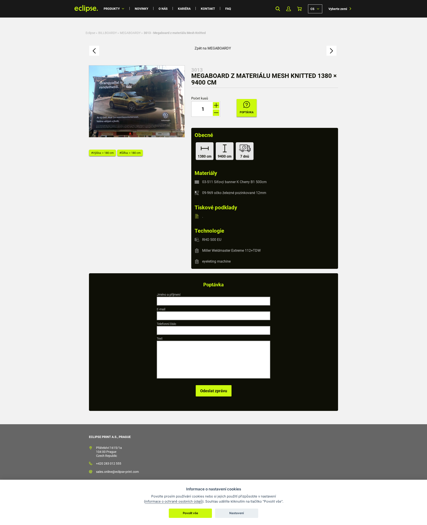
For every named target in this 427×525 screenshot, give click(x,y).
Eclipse (90, 33)
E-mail (161, 309)
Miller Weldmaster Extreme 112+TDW (231, 250)
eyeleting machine (216, 261)
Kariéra (184, 8)
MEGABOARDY (130, 33)
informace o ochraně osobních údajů (173, 501)
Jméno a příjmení (168, 294)
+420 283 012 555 (108, 463)
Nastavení (236, 513)
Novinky (141, 8)
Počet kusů (199, 98)
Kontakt (208, 8)
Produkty (112, 8)
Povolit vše (190, 513)
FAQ (228, 8)
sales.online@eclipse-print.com (117, 471)
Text (160, 338)
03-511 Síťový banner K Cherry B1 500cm (234, 182)
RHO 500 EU (211, 240)
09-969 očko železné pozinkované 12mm (234, 193)
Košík (299, 8)
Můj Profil (288, 8)
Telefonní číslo (166, 323)
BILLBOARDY (107, 33)
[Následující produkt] (331, 51)
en (315, 8)
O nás (163, 8)
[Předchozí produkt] (94, 51)
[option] (137, 101)
